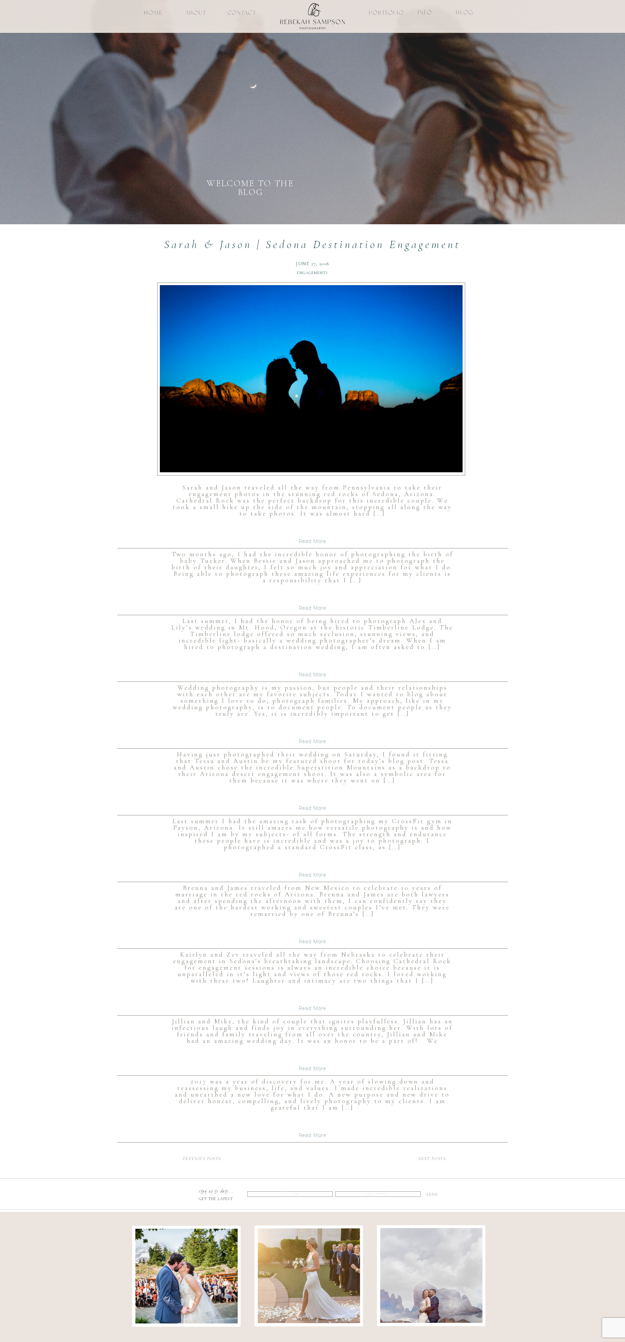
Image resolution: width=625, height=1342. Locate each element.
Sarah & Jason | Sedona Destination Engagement (312, 244)
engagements (312, 272)
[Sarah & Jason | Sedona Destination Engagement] (311, 378)
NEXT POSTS (432, 1158)
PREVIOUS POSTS (202, 1158)
